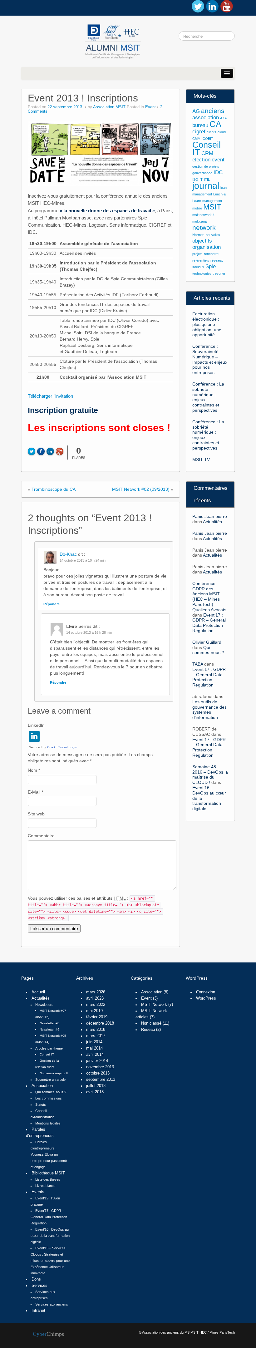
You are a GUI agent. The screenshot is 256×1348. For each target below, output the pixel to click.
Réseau (148, 1029)
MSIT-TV (201, 459)
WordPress (206, 998)
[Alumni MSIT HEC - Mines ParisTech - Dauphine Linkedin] (212, 6)
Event (150, 107)
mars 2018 (95, 1029)
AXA (223, 118)
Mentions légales (48, 1123)
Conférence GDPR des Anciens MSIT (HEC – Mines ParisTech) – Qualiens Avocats (209, 596)
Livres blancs (45, 1186)
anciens (212, 110)
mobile (197, 208)
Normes (198, 235)
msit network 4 (203, 215)
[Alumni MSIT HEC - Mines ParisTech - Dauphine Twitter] (198, 6)
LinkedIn (36, 725)
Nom (34, 770)
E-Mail (35, 792)
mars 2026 (95, 992)
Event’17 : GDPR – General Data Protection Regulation (209, 623)
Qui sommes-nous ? (208, 650)
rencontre (211, 254)
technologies (201, 273)
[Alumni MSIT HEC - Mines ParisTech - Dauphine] (82, 40)
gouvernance (202, 173)
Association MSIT (109, 107)
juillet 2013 (96, 1086)
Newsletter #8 (49, 1023)
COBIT (208, 138)
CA (215, 124)
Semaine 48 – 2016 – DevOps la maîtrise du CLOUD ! (210, 774)
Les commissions (48, 1098)
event (218, 160)
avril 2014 (95, 1054)
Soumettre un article (50, 1079)
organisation (206, 247)
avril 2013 (95, 1092)
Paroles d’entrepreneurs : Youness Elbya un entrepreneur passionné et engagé (49, 1154)
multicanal (199, 221)
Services (39, 1285)
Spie (210, 266)
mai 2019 (94, 1011)
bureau (200, 125)
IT (201, 179)
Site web (36, 813)
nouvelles (213, 235)
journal (205, 185)
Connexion (205, 992)
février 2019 (96, 1017)
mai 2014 (94, 1048)
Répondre (51, 604)
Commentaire (41, 835)
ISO (195, 179)
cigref (198, 132)
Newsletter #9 (49, 1029)
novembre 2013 (100, 1067)
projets (197, 254)
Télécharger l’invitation (50, 396)
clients (211, 132)
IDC (218, 172)
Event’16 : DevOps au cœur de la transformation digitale (50, 1235)
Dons (36, 1279)
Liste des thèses (47, 1179)
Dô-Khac (68, 554)
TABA (197, 664)
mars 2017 (95, 1036)
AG (196, 111)
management (212, 201)
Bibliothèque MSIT (48, 1173)
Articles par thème (49, 1048)
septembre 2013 (100, 1079)
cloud (222, 132)
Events (38, 1192)
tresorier (219, 273)
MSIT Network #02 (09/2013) (141, 489)
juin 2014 (94, 1042)
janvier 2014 (97, 1061)
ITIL (207, 179)
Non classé (151, 1023)
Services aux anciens (51, 1304)
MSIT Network (154, 1004)
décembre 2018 (100, 1023)
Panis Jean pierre (209, 516)
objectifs (202, 241)
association (205, 118)
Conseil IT (206, 148)
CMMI (196, 138)
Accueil (38, 992)
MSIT (212, 207)
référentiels (200, 260)
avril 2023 (95, 998)
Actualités (212, 521)
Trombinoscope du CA (54, 489)
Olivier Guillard (206, 642)
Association (42, 1086)
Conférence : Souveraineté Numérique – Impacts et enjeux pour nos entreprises (209, 359)
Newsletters (44, 1004)
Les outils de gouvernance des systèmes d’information (209, 709)
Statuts (40, 1104)
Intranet (38, 1310)
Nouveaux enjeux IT (54, 1073)
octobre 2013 (98, 1073)
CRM (207, 153)
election (201, 160)
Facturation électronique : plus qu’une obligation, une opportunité (206, 324)
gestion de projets (205, 166)
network (204, 227)
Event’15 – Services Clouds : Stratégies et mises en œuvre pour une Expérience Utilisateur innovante (50, 1260)
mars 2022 (95, 1004)
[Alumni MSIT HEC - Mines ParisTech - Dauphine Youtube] (226, 6)
